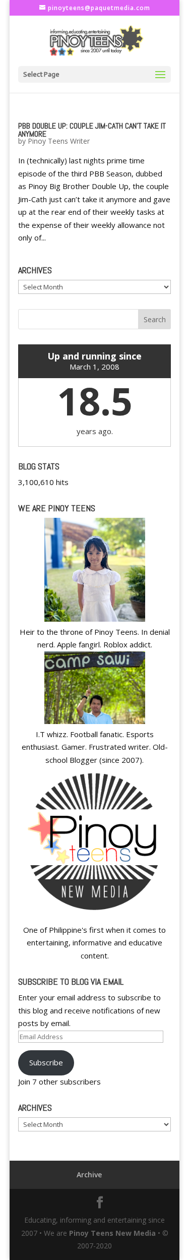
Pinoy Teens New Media (112, 1233)
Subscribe (46, 1062)
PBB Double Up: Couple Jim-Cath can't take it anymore (92, 130)
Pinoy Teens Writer (59, 141)
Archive (89, 1174)
